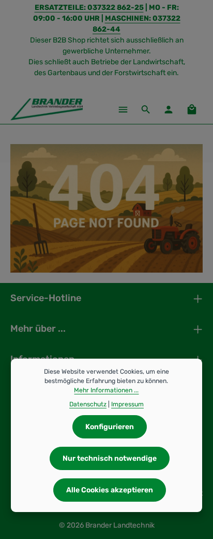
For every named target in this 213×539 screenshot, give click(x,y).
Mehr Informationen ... (106, 390)
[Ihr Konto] (168, 109)
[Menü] (123, 109)
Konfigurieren (109, 426)
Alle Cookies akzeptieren (109, 490)
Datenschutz (87, 404)
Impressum (127, 404)
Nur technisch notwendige (110, 458)
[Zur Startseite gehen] (46, 109)
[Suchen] (145, 109)
